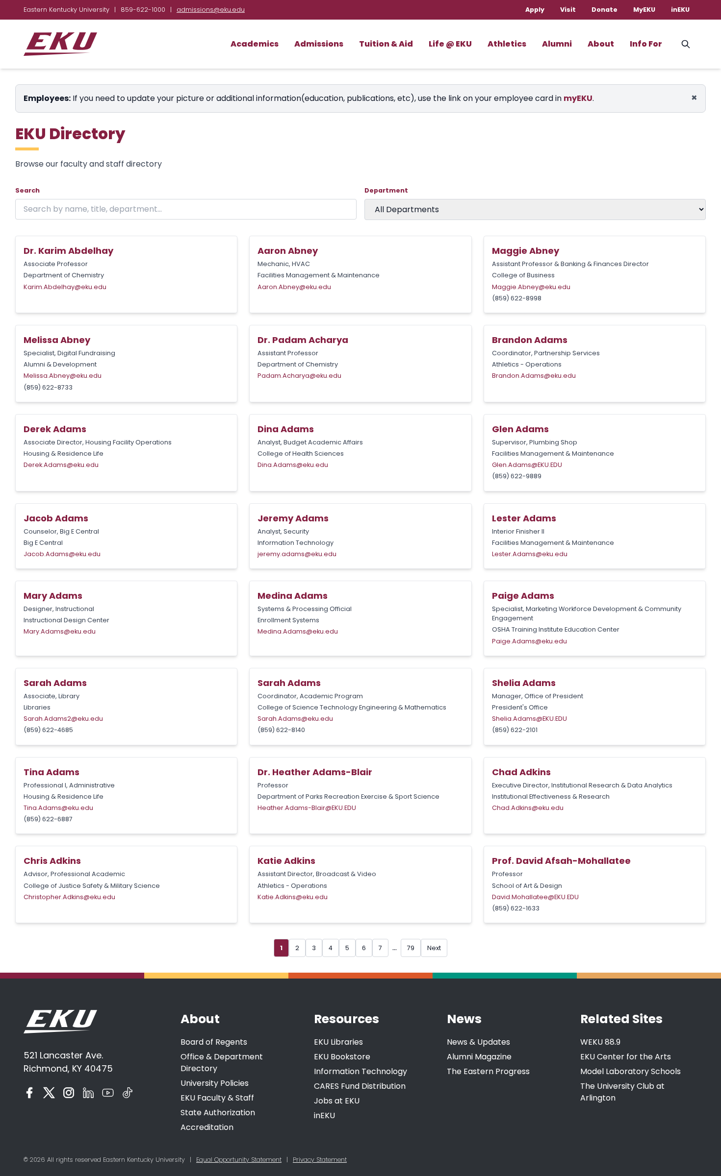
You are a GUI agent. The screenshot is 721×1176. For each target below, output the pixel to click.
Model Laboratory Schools (630, 1071)
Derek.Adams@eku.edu (61, 465)
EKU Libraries (338, 1042)
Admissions (318, 43)
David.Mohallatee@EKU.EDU (535, 897)
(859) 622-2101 (515, 730)
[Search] (685, 44)
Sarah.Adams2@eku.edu (63, 718)
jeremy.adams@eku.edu (297, 554)
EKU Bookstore (342, 1056)
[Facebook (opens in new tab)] (29, 1093)
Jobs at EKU (337, 1100)
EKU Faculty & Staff (217, 1097)
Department (386, 190)
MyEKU (644, 9)
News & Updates (478, 1042)
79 (410, 948)
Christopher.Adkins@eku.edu (69, 897)
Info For (646, 43)
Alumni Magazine (479, 1056)
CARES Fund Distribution (360, 1086)
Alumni (557, 43)
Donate (605, 9)
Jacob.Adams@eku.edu (62, 554)
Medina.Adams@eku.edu (298, 631)
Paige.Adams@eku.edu (529, 641)
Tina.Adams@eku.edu (58, 808)
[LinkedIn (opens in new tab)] (88, 1093)
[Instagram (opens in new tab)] (69, 1093)
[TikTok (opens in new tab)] (127, 1093)
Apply (534, 9)
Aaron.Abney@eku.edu (294, 287)
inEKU (680, 9)
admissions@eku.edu (211, 9)
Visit (568, 9)
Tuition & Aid (386, 43)
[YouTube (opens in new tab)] (108, 1093)
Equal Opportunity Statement (239, 1159)
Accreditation (206, 1127)
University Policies (214, 1083)
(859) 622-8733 (48, 387)
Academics (255, 43)
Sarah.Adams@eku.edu (295, 718)
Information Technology (360, 1071)
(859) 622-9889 (516, 476)
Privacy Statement (320, 1159)
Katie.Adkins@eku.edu (293, 897)
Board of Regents (213, 1042)
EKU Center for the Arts (625, 1056)
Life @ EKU (450, 43)
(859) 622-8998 (516, 298)
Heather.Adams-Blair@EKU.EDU (307, 808)
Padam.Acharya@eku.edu (299, 375)
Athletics (507, 43)
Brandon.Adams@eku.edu (534, 375)
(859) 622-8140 (281, 730)
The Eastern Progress (488, 1071)
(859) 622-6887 (48, 819)
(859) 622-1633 (516, 908)
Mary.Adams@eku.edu (60, 631)
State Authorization (217, 1112)
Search (27, 190)
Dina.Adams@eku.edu (293, 465)
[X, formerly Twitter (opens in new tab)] (49, 1093)
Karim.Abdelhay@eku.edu (65, 287)
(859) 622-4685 (48, 730)
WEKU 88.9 (600, 1042)
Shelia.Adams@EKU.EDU (529, 718)
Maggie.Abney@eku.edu (531, 287)
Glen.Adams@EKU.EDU (527, 465)
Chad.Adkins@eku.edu (528, 808)
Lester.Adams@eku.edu (529, 554)
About (601, 43)
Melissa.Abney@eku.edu (63, 375)
